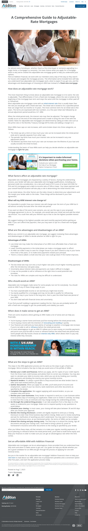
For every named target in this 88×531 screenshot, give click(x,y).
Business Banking (59, 499)
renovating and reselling (52, 323)
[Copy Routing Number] (29, 1)
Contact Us (77, 515)
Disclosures (26, 521)
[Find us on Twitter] (13, 475)
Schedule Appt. (64, 1)
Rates (37, 512)
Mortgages (18, 472)
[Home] (9, 6)
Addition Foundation (80, 506)
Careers (77, 510)
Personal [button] (38, 497)
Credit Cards (39, 501)
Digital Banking (78, 503)
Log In (81, 6)
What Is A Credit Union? (80, 499)
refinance (34, 327)
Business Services (59, 506)
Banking (38, 499)
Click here (11, 458)
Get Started (38, 515)
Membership (78, 501)
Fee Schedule (33, 521)
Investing (38, 508)
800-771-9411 (10, 503)
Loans (37, 503)
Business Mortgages (60, 503)
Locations (71, 1)
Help (82, 1)
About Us (78, 1)
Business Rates (58, 508)
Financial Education (40, 510)
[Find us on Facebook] (9, 475)
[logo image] (9, 497)
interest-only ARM (48, 333)
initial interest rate (51, 103)
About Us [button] (77, 497)
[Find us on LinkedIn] (17, 475)
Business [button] (57, 497)
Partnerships (78, 508)
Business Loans (59, 501)
